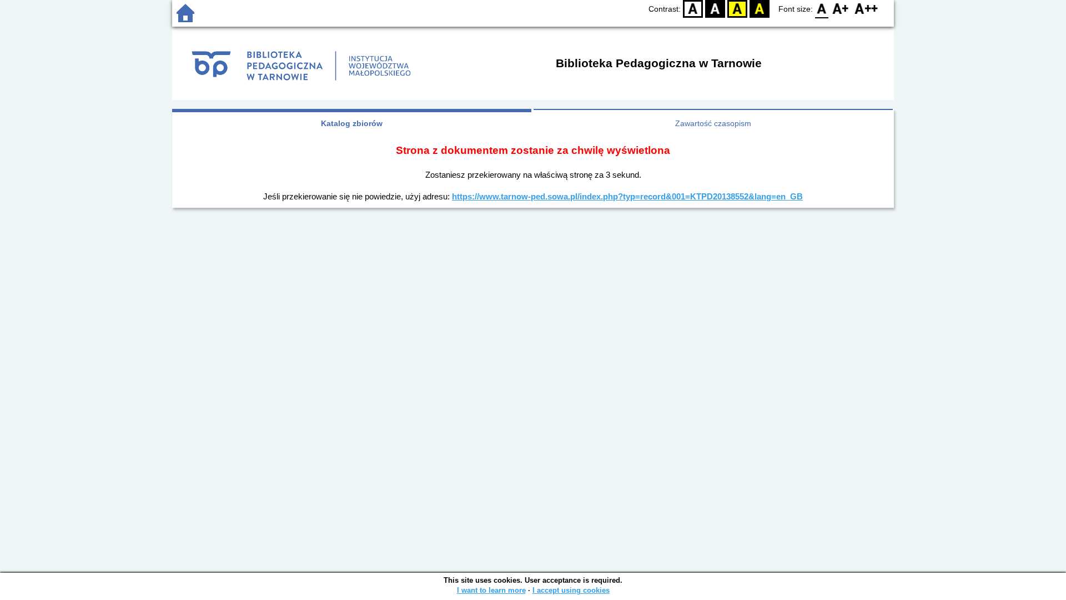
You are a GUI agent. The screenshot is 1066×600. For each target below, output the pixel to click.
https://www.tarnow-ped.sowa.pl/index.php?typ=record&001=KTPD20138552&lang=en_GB (627, 196)
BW (715, 8)
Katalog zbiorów (352, 123)
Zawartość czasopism (713, 123)
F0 (822, 8)
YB (737, 8)
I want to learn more (491, 590)
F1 (841, 8)
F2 (866, 8)
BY (759, 8)
